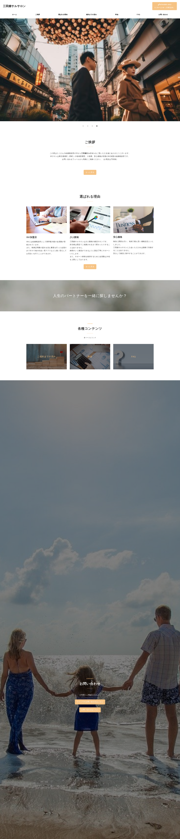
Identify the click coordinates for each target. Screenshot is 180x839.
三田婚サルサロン (14, 6)
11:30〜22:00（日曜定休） (164, 6)
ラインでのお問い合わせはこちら (90, 702)
